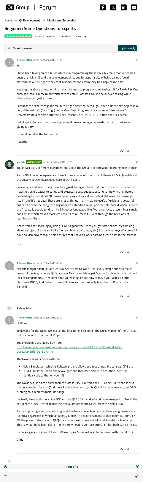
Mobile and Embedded (19, 36)
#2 (137, 162)
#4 (137, 317)
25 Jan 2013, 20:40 (52, 317)
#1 (137, 60)
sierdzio (21, 162)
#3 (137, 263)
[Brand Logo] (31, 7)
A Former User (24, 60)
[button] (5, 477)
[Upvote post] (121, 151)
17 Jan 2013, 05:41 (52, 263)
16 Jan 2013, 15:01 (52, 60)
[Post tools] (135, 151)
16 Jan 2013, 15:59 (62, 162)
